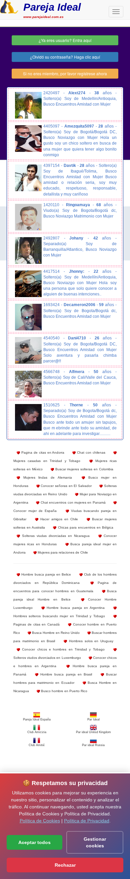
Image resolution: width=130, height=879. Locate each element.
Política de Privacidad (86, 820)
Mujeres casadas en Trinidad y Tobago (46, 461)
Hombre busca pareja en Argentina (75, 608)
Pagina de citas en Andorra (42, 452)
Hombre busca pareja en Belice (45, 574)
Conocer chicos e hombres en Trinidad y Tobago (62, 649)
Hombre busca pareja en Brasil (65, 674)
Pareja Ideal (52, 7)
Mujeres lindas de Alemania (46, 477)
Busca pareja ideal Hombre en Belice (65, 595)
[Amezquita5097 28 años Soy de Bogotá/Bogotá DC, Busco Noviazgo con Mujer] (28, 138)
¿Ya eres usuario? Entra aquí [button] (65, 40)
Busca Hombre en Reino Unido (55, 633)
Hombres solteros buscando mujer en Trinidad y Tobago (59, 616)
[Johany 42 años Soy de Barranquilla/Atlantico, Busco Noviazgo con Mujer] (28, 250)
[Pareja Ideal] (9, 6)
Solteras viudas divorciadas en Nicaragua (55, 536)
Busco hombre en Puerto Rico (63, 691)
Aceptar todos (34, 842)
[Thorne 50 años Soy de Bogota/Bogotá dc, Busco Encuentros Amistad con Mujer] (28, 417)
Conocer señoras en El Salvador (66, 486)
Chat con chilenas (90, 452)
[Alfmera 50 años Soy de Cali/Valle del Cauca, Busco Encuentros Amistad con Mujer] (28, 384)
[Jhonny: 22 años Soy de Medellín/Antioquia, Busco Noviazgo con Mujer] (28, 283)
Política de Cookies (40, 820)
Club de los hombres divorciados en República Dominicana (65, 579)
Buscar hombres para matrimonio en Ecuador (65, 678)
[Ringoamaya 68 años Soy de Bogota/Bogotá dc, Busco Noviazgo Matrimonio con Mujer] (28, 217)
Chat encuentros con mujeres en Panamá (72, 502)
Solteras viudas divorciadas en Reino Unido (65, 490)
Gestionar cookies (95, 842)
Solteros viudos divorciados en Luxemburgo (47, 657)
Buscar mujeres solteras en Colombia (83, 469)
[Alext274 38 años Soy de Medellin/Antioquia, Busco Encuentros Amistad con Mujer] (28, 105)
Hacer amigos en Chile (58, 519)
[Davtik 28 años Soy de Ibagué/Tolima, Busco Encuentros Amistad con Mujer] (28, 178)
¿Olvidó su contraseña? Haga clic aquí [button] (65, 57)
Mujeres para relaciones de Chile (62, 552)
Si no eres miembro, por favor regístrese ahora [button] (65, 73)
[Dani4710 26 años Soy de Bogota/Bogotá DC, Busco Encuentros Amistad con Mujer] (28, 350)
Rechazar (65, 865)
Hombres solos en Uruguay (90, 641)
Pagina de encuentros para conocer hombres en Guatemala (65, 587)
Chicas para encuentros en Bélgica (84, 527)
